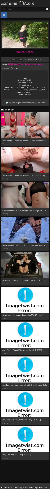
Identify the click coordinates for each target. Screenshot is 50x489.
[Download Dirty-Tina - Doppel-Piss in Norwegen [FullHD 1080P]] (26, 103)
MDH (10, 64)
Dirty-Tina (18, 64)
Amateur (29, 64)
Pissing (14, 68)
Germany (38, 64)
